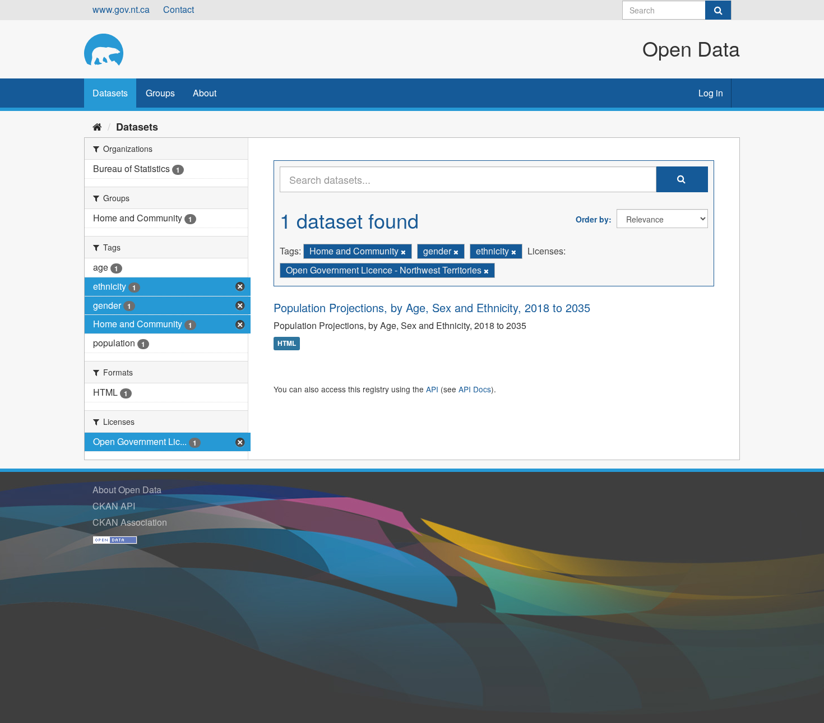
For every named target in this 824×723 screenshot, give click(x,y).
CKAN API (113, 505)
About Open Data (126, 489)
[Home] (97, 126)
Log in (710, 92)
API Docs (475, 389)
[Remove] (403, 251)
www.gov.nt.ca (121, 9)
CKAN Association (129, 522)
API (432, 389)
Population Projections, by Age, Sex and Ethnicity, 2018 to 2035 (432, 307)
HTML (286, 344)
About (204, 92)
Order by (592, 219)
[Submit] (718, 10)
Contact (178, 9)
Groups (160, 92)
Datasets (110, 92)
